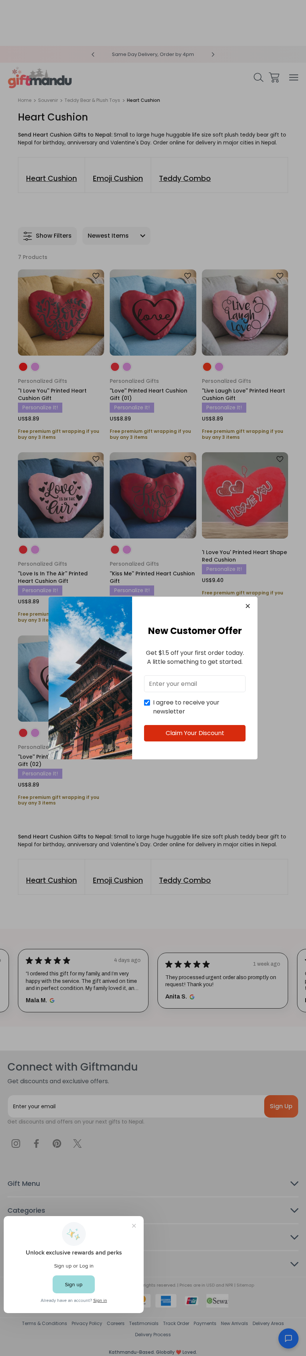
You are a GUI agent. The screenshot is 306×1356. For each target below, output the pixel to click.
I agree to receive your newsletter (186, 707)
